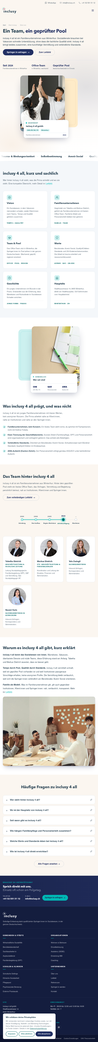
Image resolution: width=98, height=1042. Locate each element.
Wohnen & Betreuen (59, 942)
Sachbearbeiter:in (9, 951)
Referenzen (55, 982)
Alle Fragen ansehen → (49, 863)
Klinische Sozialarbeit (11, 978)
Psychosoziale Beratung (12, 987)
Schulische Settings (10, 973)
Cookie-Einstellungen (71, 1038)
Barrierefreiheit (56, 1038)
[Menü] (92, 10)
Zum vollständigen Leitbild (19, 497)
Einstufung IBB (56, 956)
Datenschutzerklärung (38, 1028)
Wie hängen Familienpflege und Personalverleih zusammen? (38, 830)
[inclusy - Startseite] (9, 10)
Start (4, 25)
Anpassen (11, 1034)
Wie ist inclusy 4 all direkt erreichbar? (27, 851)
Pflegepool (7, 982)
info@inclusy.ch (69, 2)
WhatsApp (52, 2)
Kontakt (54, 991)
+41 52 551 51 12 (88, 2)
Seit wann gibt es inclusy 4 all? (23, 820)
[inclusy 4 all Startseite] (49, 915)
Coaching (54, 960)
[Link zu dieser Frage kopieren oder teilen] (91, 799)
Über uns (54, 973)
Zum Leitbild (45, 52)
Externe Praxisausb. (10, 991)
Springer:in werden (58, 987)
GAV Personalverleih (88, 1038)
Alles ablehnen (26, 1034)
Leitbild (49, 183)
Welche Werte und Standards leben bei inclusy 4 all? (34, 841)
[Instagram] (58, 1027)
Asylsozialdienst (9, 956)
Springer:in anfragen (17, 52)
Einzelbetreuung (57, 947)
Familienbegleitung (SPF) (12, 960)
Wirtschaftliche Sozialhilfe (12, 942)
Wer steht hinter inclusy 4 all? (23, 799)
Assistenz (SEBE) (58, 951)
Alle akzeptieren (44, 1034)
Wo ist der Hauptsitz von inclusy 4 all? (27, 810)
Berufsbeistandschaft (11, 947)
